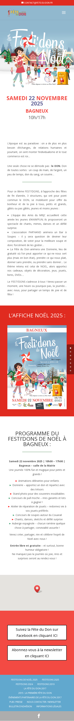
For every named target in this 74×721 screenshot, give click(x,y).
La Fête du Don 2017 (35, 688)
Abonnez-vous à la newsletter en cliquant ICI (37, 652)
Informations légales (48, 706)
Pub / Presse (16, 701)
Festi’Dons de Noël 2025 (24, 679)
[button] (38, 589)
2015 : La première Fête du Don (35, 692)
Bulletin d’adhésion (20, 706)
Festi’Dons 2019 (45, 684)
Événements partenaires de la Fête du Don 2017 (35, 697)
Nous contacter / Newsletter (44, 701)
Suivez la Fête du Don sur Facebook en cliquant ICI (37, 632)
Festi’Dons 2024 (24, 684)
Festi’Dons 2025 (50, 679)
